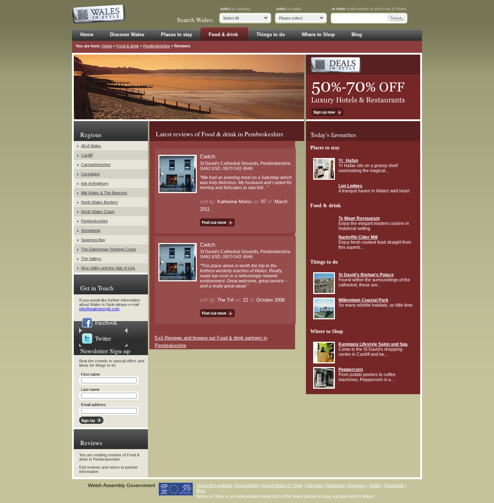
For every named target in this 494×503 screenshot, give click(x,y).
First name (90, 374)
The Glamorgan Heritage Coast (108, 249)
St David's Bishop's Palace (366, 274)
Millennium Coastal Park (363, 300)
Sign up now (324, 112)
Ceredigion (90, 174)
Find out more (214, 222)
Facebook (106, 322)
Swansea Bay (93, 240)
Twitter (103, 338)
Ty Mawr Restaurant (359, 218)
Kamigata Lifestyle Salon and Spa (373, 344)
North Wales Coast (97, 211)
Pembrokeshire (156, 46)
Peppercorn (350, 369)
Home (107, 46)
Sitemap (314, 485)
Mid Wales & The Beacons (104, 193)
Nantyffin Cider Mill (358, 237)
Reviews (356, 485)
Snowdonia (90, 230)
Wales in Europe (176, 489)
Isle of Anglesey (94, 183)
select (235, 9)
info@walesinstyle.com (99, 309)
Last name (90, 389)
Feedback (335, 485)
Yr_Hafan (348, 160)
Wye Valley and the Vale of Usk (108, 268)
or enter (369, 9)
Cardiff (87, 155)
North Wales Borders (99, 202)
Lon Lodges (350, 185)
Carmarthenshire (96, 164)
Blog (200, 490)
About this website (214, 485)
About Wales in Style (282, 485)
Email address (93, 404)
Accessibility (247, 485)
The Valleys (91, 258)
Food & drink (127, 46)
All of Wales (91, 146)
